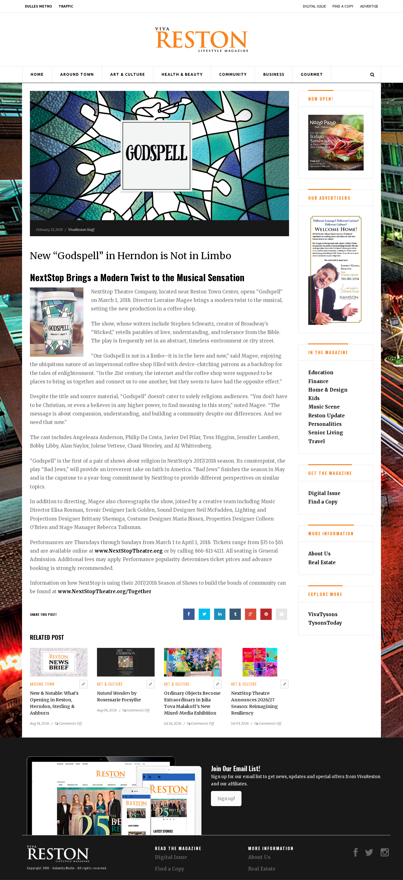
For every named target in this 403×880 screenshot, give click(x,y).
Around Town (77, 74)
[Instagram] (385, 854)
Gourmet (312, 74)
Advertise (369, 6)
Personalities (325, 424)
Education (320, 373)
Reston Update (326, 416)
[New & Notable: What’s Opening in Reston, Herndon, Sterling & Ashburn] (59, 662)
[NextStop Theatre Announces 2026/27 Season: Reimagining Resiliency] (260, 662)
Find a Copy (343, 6)
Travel (316, 441)
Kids (314, 398)
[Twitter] (369, 854)
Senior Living (325, 433)
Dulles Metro (38, 6)
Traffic (66, 6)
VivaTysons (323, 614)
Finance (318, 381)
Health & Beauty (182, 74)
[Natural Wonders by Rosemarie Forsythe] (126, 662)
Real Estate (322, 562)
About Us (319, 554)
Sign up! (226, 798)
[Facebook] (356, 854)
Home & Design (328, 390)
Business (273, 74)
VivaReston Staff (81, 229)
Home (37, 74)
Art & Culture (127, 74)
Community (233, 74)
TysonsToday (325, 623)
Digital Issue (314, 6)
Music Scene (324, 407)
